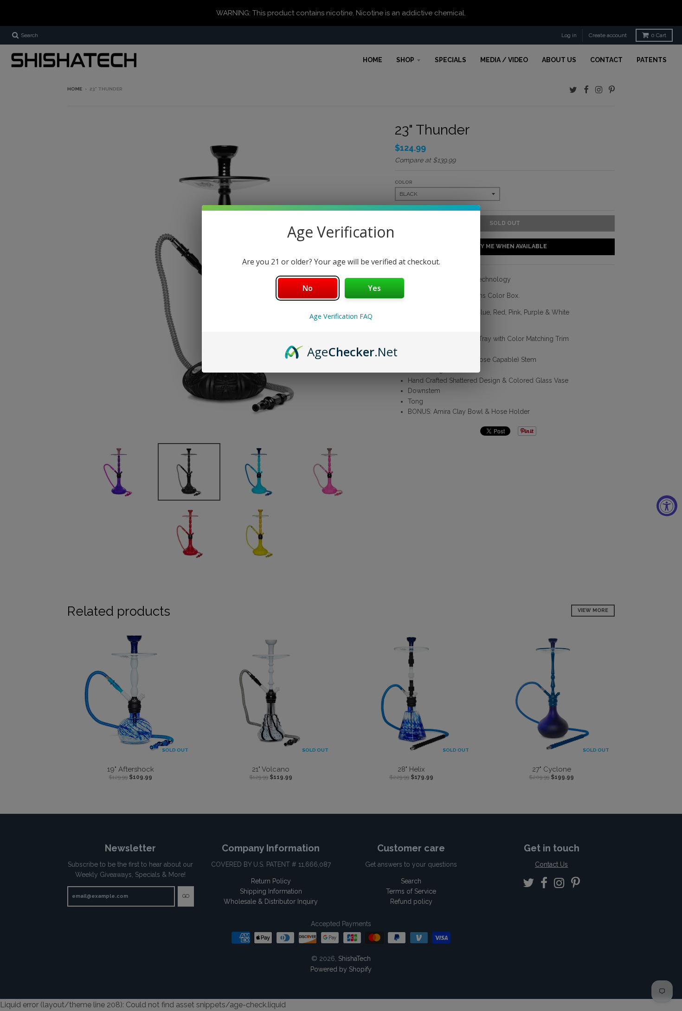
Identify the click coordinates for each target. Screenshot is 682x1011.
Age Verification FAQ (341, 316)
